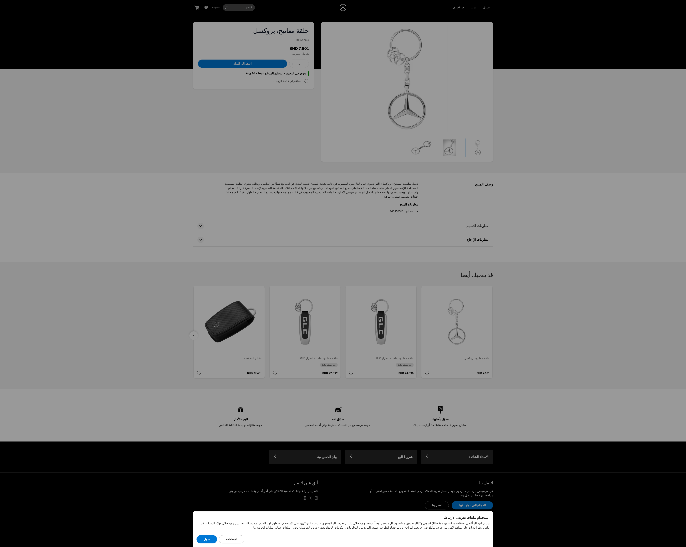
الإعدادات (231, 539)
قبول (207, 539)
